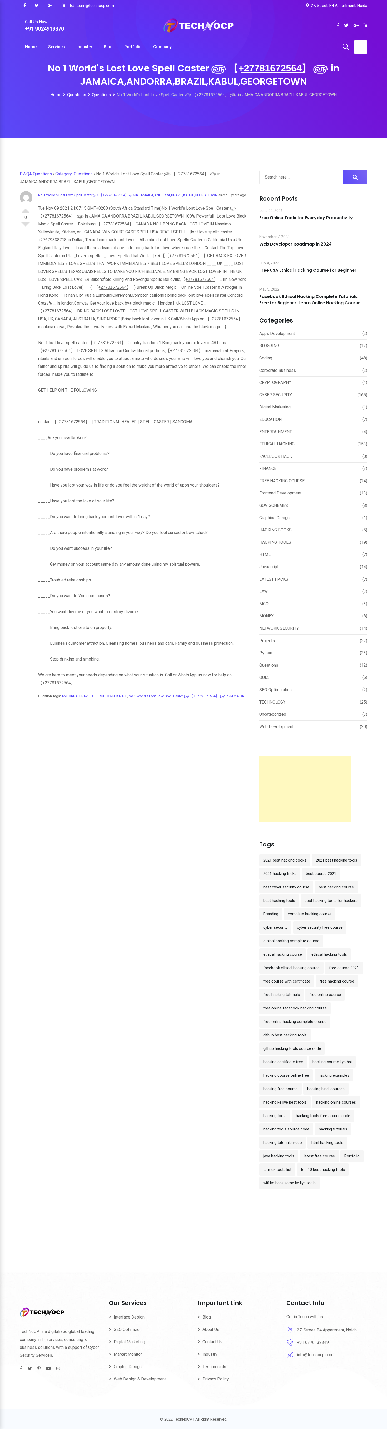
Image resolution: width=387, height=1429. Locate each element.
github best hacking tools (285, 1035)
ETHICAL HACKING (277, 443)
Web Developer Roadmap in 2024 (295, 244)
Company (162, 46)
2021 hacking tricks (279, 873)
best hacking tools (279, 900)
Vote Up (25, 208)
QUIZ (264, 677)
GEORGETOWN (103, 696)
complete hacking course (309, 914)
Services (56, 46)
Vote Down (25, 226)
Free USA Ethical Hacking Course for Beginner (307, 270)
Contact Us (212, 1341)
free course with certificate (286, 981)
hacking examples (334, 1075)
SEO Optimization (275, 689)
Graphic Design (128, 1366)
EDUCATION (270, 419)
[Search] (346, 47)
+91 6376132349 (313, 1342)
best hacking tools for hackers (331, 900)
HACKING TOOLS (275, 542)
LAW (263, 591)
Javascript (269, 566)
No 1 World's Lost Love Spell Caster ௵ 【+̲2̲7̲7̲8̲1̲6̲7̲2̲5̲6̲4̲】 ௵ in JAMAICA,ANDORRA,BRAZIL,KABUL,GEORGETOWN (127, 195)
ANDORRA (70, 696)
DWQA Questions (36, 173)
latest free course (319, 1156)
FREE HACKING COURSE (282, 480)
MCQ (264, 603)
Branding (270, 914)
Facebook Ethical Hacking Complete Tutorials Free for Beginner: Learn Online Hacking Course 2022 (309, 303)
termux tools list (277, 1169)
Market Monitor (128, 1354)
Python (265, 652)
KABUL (121, 696)
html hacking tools (327, 1142)
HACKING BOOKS (275, 529)
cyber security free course (320, 927)
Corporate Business (277, 370)
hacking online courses (336, 1102)
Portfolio (133, 46)
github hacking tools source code (292, 1048)
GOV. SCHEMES (273, 505)
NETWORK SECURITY (279, 628)
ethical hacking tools (329, 954)
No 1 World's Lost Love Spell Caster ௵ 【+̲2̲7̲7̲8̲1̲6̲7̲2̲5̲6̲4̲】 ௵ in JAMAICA (186, 696)
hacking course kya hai (332, 1062)
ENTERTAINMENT (275, 431)
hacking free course (280, 1088)
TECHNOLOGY (272, 702)
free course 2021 (344, 967)
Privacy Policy (215, 1379)
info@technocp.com (315, 1354)
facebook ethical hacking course (291, 967)
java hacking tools (278, 1156)
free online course (325, 994)
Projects (267, 640)
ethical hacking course (282, 954)
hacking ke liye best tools (285, 1102)
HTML (265, 554)
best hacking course (336, 887)
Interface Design (129, 1317)
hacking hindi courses (326, 1088)
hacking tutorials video (282, 1142)
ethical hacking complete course (291, 941)
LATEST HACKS (273, 579)
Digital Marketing (275, 407)
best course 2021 (321, 873)
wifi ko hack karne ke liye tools (289, 1183)
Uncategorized (272, 714)
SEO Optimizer (127, 1329)
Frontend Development (280, 492)
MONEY (266, 615)
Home (31, 46)
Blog (108, 46)
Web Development (276, 726)
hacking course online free (286, 1075)
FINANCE (267, 468)
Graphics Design (274, 517)
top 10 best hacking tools (323, 1169)
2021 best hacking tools (336, 860)
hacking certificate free (283, 1062)
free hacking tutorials (281, 994)
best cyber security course (286, 887)
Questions (268, 665)
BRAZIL (85, 696)
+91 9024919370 (44, 29)
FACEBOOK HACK (275, 456)
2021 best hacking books (284, 860)
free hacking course (337, 981)
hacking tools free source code (323, 1115)
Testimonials (214, 1366)
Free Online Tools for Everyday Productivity (306, 218)
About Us (210, 1329)
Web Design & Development (140, 1379)
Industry (84, 46)
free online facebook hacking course (295, 1008)
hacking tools (274, 1115)
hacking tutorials (333, 1129)
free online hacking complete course (294, 1021)
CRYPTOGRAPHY (275, 382)
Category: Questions (74, 173)
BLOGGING (269, 345)
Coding (265, 357)
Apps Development (277, 333)
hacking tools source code (286, 1129)
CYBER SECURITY (275, 394)
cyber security (275, 927)
